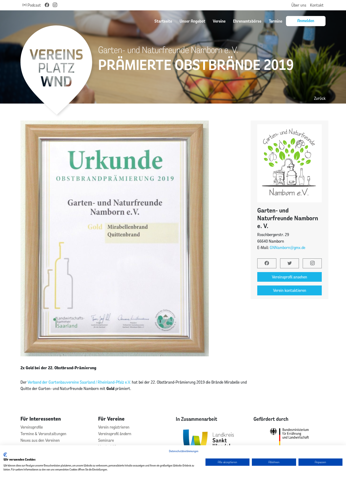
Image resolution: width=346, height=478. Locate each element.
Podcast (34, 5)
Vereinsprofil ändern (114, 433)
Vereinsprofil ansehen (289, 277)
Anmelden (305, 20)
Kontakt (317, 5)
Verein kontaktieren (289, 290)
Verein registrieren (113, 427)
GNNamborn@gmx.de (287, 247)
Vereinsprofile (31, 427)
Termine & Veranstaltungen (43, 433)
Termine (275, 21)
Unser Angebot (192, 21)
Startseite (163, 21)
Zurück (320, 98)
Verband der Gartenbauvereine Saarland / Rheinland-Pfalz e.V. (79, 382)
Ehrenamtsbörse (247, 21)
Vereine (219, 21)
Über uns (298, 5)
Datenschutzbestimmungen (183, 451)
